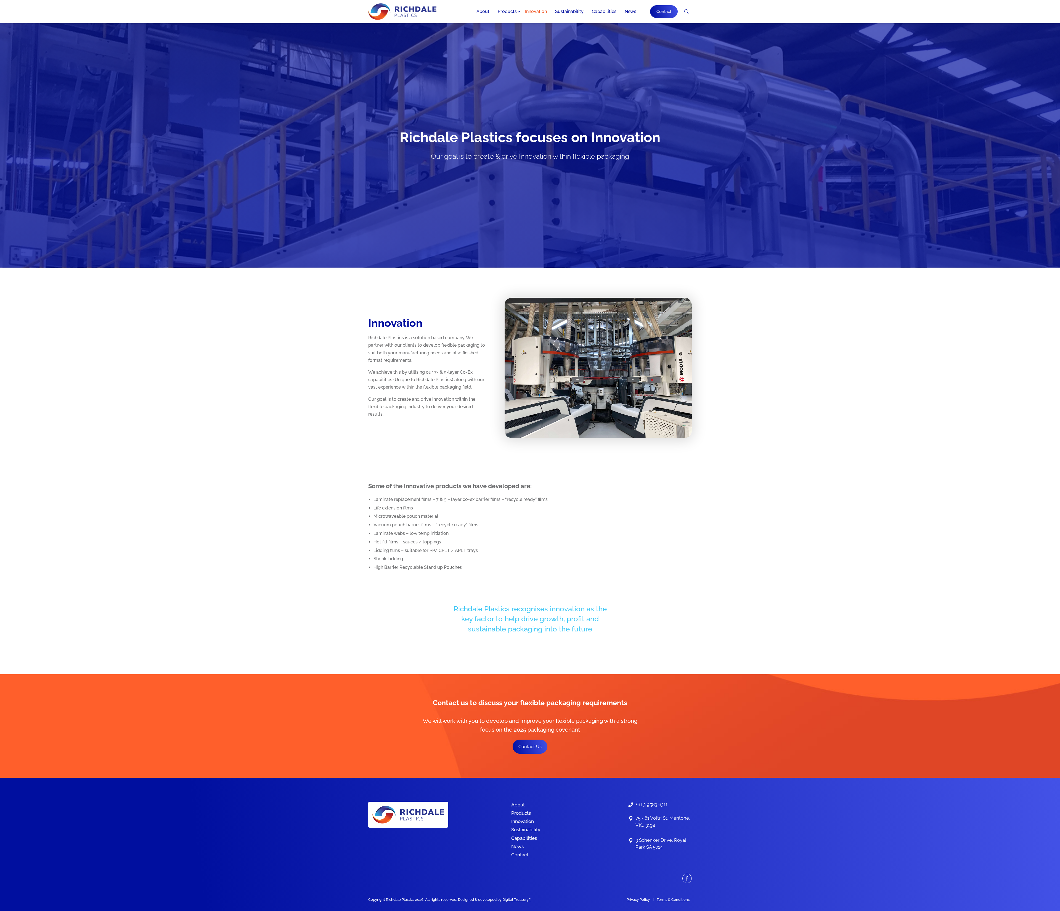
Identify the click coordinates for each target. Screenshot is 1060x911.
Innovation (536, 11)
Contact (663, 11)
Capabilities (604, 11)
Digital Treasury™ (516, 899)
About (482, 11)
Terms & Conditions (673, 899)
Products (507, 11)
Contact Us (530, 746)
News (630, 11)
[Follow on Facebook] (687, 878)
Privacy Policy (638, 899)
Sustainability (569, 11)
